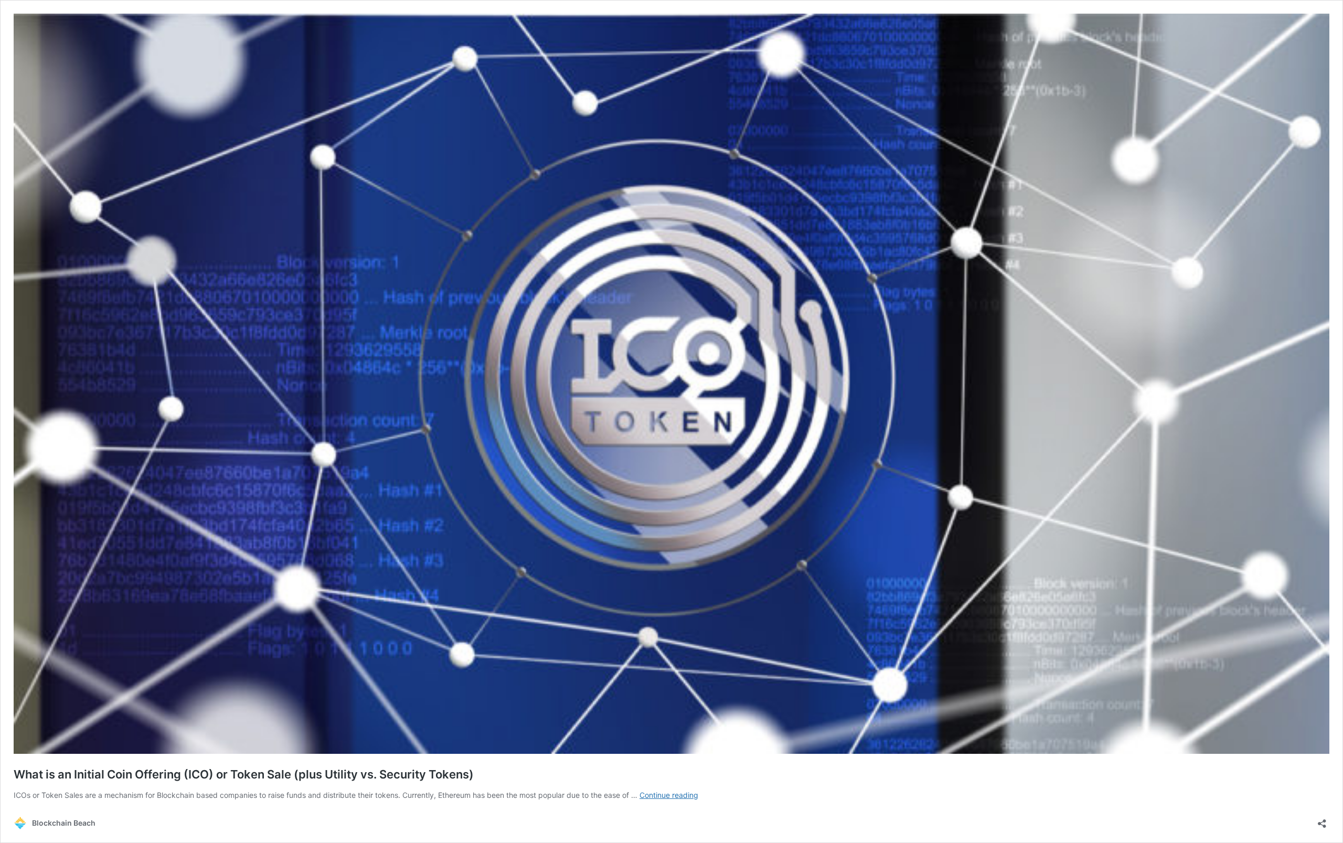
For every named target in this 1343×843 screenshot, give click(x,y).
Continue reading (668, 795)
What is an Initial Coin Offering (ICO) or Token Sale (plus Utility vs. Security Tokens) (244, 774)
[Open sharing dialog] (1322, 820)
